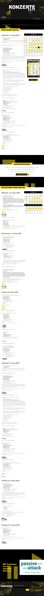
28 (38, 50)
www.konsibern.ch (14, 436)
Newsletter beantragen (19, 585)
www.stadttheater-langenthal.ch (14, 95)
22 (41, 47)
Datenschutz (38, 594)
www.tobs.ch (7, 264)
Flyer (2, 306)
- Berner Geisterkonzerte (37, 586)
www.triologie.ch (3, 321)
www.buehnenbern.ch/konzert (8, 247)
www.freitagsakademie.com (5, 93)
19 (33, 47)
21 (38, 47)
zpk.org (11, 516)
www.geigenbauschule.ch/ (16, 228)
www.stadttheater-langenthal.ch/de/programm (11, 94)
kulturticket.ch (7, 514)
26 (33, 50)
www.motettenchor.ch (7, 304)
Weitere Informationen (36, 590)
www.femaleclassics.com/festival (14, 322)
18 (30, 47)
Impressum (41, 594)
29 (41, 50)
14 (38, 201)
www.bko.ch (3, 60)
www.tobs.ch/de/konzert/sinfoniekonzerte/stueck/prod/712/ (13, 263)
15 (41, 201)
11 (30, 201)
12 (33, 201)
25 (30, 50)
